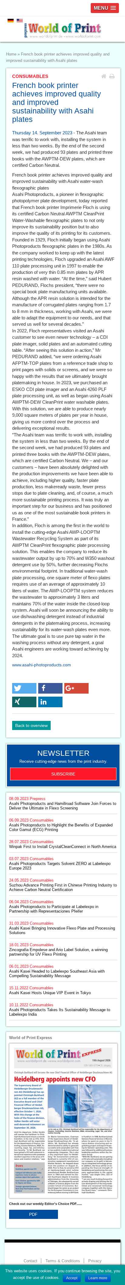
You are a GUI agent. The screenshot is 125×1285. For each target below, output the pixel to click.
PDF (33, 1214)
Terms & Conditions (63, 1261)
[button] (24, 688)
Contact (30, 1261)
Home (11, 54)
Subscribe (63, 774)
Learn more (97, 1278)
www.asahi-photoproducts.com (41, 664)
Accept (71, 1278)
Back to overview (31, 725)
